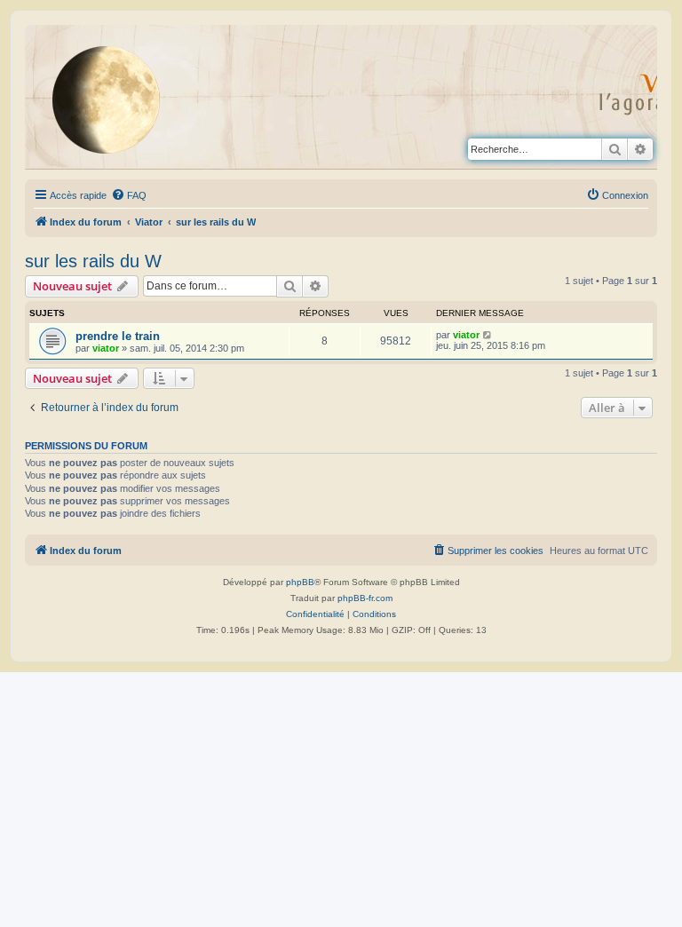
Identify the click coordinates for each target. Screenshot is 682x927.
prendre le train (117, 336)
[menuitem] (129, 195)
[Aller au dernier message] (488, 334)
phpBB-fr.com (365, 598)
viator (105, 348)
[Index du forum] (120, 99)
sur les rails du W (93, 261)
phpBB (300, 582)
